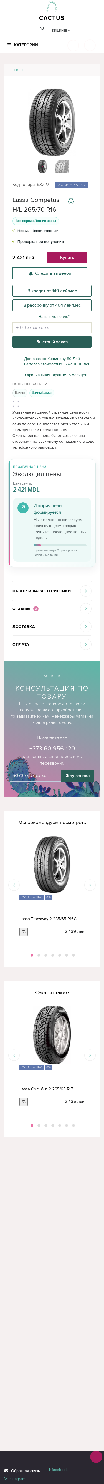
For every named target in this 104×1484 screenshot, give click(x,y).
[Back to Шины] (89, 70)
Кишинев (60, 30)
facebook (59, 1469)
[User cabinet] (90, 45)
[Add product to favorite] (87, 201)
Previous (14, 885)
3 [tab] (45, 955)
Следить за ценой (53, 273)
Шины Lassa (42, 392)
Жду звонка (77, 775)
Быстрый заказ (52, 342)
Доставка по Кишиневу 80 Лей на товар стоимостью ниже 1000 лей (57, 361)
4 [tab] (52, 955)
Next (90, 885)
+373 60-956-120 (52, 748)
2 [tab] (38, 955)
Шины (17, 70)
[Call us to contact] (96, 1457)
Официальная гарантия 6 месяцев (56, 374)
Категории (25, 44)
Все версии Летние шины (36, 221)
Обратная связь (25, 1470)
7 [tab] (73, 955)
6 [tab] (66, 955)
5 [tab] (59, 955)
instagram (16, 1479)
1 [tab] (31, 955)
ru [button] (42, 29)
